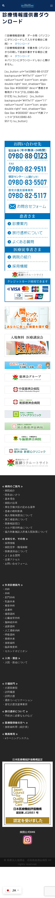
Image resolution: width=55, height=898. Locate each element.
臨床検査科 (11, 646)
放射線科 (10, 642)
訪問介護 (10, 696)
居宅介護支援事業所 (16, 704)
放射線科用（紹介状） (17, 726)
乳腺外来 (10, 601)
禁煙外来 (10, 638)
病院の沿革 (11, 502)
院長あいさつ (12, 494)
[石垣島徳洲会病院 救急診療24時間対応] (27, 5)
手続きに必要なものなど (19, 715)
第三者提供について (16, 519)
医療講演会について (16, 551)
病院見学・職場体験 (16, 547)
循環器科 (10, 613)
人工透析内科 (12, 630)
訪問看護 (10, 691)
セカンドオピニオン (16, 651)
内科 (7, 589)
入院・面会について (16, 662)
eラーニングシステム (17, 738)
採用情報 (10, 543)
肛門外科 (10, 597)
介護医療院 (11, 687)
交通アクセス (12, 559)
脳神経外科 (11, 622)
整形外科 (10, 605)
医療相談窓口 (12, 523)
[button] (3, 5)
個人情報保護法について (19, 515)
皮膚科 (9, 609)
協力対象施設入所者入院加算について (26, 531)
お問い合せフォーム (16, 563)
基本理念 (10, 498)
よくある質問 (12, 555)
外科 (7, 593)
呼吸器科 (10, 634)
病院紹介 (10, 490)
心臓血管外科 (12, 617)
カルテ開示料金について (19, 527)
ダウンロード (22, 44)
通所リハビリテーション (19, 700)
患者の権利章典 (14, 511)
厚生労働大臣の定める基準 (20, 507)
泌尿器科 (10, 626)
